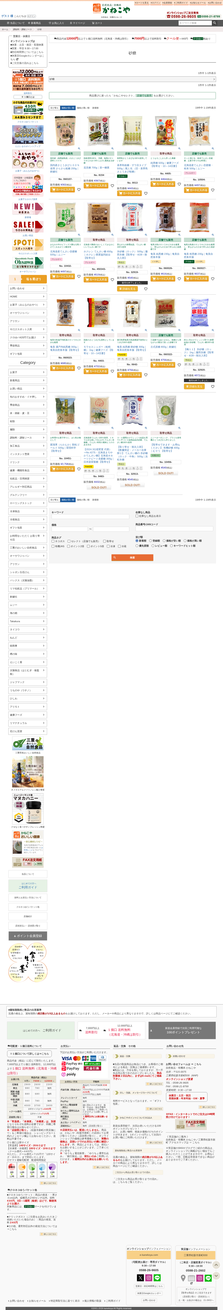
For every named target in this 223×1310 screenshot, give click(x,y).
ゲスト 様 (7, 15)
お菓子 (13, 372)
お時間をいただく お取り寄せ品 (25, 537)
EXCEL (39, 864)
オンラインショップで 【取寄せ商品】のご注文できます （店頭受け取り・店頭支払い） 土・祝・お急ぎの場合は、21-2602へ (196, 1295)
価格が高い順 (83, 108)
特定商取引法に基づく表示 (65, 1300)
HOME (13, 296)
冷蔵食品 (15, 519)
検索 (214, 23)
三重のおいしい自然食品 (23, 547)
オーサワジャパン (19, 312)
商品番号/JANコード (147, 524)
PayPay (64, 1101)
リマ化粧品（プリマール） (24, 588)
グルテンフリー (18, 495)
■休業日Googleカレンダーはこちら (27, 57)
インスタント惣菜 (19, 454)
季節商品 (15, 345)
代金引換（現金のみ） (71, 1089)
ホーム (5, 29)
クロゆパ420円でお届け (23, 337)
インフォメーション (149, 1248)
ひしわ (13, 698)
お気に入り (58, 23)
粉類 (12, 421)
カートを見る (142, 3)
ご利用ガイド (181, 3)
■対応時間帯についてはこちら (27, 52)
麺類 (12, 429)
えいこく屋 (16, 662)
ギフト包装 (16, 353)
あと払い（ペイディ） (71, 1122)
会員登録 (168, 3)
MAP (194, 1075)
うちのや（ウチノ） (21, 690)
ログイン (31, 16)
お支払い (65, 1046)
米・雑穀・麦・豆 (19, 413)
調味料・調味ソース (22, 29)
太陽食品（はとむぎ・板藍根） (24, 672)
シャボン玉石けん (19, 572)
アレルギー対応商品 (21, 486)
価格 (54, 524)
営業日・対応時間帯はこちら (149, 1286)
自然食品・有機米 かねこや (181, 1067)
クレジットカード (69, 1098)
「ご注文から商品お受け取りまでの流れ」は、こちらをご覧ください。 (136, 1180)
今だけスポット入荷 (21, 329)
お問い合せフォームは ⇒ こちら (183, 1064)
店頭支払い (66, 1126)
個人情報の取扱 (92, 1300)
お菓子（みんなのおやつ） (24, 304)
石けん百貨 (16, 731)
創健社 (13, 596)
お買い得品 (16, 388)
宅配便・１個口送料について (26, 1046)
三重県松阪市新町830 (195, 1255)
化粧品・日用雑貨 (19, 478)
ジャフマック (17, 682)
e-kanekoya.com (149, 1254)
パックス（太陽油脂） (22, 580)
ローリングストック (21, 503)
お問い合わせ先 (175, 1046)
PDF (29, 864)
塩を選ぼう (28, 279)
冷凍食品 (15, 511)
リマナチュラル (18, 723)
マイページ (79, 23)
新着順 (95, 108)
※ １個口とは (27, 97)
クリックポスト (16, 1216)
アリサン (15, 321)
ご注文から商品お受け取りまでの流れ (132, 1172)
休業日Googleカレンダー (149, 1293)
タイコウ (15, 629)
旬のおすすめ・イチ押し (23, 396)
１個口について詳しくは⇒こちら (30, 1053)
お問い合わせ (215, 3)
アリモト (15, 706)
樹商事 (13, 645)
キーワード (58, 512)
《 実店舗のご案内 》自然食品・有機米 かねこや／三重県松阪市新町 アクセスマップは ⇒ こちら (190, 1139)
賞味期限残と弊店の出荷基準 (128, 1150)
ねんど (13, 637)
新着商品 (36, 23)
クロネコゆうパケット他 (23, 1190)
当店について (17, 23)
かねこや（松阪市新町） (78, 1132)
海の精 (13, 613)
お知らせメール (198, 3)
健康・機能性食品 (19, 470)
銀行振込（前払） (65, 1117)
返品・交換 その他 (125, 1046)
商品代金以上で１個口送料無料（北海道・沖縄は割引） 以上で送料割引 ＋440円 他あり (134, 38)
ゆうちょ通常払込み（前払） (70, 1112)
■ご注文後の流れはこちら (24, 63)
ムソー (13, 604)
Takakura (15, 621)
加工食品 (15, 445)
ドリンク (15, 462)
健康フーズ (16, 714)
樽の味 (13, 654)
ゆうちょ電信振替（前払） (69, 1106)
